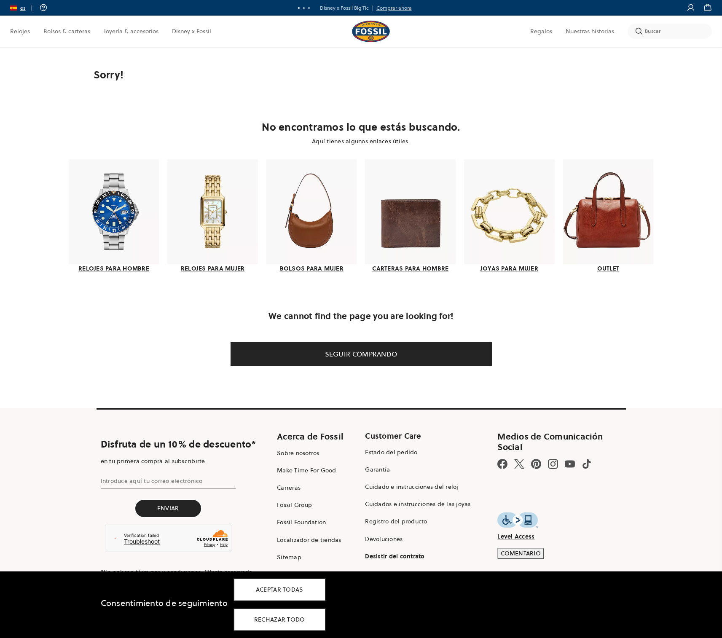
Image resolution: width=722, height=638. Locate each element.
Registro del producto (396, 521)
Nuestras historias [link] (590, 31)
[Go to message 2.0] (304, 8)
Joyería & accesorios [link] (131, 31)
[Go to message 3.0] (309, 8)
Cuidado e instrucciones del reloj (411, 487)
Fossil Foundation (301, 522)
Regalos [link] (541, 31)
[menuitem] (20, 31)
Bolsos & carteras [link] (66, 31)
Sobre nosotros (298, 453)
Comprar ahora (394, 7)
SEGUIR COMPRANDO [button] (361, 354)
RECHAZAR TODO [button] (279, 619)
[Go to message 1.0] (299, 8)
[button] (24, 8)
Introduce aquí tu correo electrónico (152, 481)
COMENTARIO (521, 553)
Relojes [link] (20, 31)
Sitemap (289, 557)
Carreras (289, 487)
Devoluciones (384, 539)
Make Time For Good (306, 470)
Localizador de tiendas (309, 540)
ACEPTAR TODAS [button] (279, 589)
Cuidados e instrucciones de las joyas (417, 504)
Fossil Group (294, 505)
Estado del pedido (391, 452)
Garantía (377, 469)
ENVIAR (168, 508)
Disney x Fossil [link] (191, 31)
